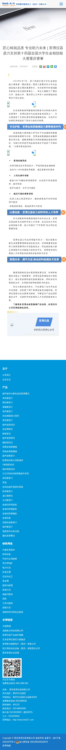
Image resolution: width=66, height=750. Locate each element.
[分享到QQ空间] (40, 66)
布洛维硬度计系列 (10, 416)
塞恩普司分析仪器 (10, 531)
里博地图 (6, 745)
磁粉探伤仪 (7, 442)
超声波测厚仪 (8, 438)
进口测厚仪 (7, 496)
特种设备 (6, 554)
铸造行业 (6, 590)
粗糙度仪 (6, 433)
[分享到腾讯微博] (48, 66)
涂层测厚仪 (7, 429)
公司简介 (6, 375)
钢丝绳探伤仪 (8, 469)
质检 (4, 598)
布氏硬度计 (7, 398)
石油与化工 (7, 576)
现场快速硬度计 (9, 522)
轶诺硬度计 (7, 491)
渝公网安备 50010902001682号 (33, 742)
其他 (4, 482)
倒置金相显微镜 (9, 447)
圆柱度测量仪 (8, 535)
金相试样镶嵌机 (9, 509)
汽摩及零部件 (8, 550)
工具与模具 (7, 603)
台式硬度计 (7, 500)
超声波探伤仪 (8, 425)
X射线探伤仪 (8, 464)
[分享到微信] (51, 66)
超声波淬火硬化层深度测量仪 (15, 393)
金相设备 (6, 518)
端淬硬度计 (7, 527)
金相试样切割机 (9, 504)
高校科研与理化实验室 (12, 612)
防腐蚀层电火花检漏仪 (12, 460)
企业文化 (6, 379)
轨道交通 (6, 572)
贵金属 (5, 581)
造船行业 (6, 607)
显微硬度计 (7, 407)
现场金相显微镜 (9, 451)
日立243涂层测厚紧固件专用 (15, 473)
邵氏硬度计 (7, 478)
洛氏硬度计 (7, 411)
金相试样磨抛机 (9, 513)
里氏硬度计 (7, 420)
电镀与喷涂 (7, 594)
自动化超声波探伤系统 (12, 487)
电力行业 (6, 567)
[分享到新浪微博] (44, 66)
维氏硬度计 (7, 402)
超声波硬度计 (8, 456)
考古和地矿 (7, 563)
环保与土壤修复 (9, 559)
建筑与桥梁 (7, 585)
